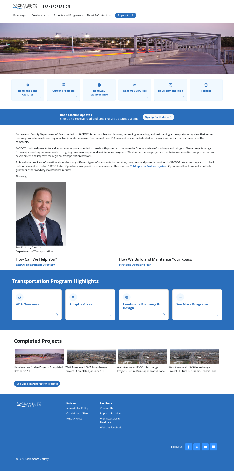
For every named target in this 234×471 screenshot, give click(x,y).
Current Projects (63, 90)
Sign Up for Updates (157, 117)
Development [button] (39, 15)
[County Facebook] (188, 446)
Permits (206, 90)
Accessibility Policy (77, 408)
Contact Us (106, 408)
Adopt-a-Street (81, 304)
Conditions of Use (77, 413)
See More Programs (192, 304)
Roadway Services (135, 90)
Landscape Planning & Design (141, 306)
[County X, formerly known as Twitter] (196, 446)
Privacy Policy (74, 418)
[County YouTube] (205, 446)
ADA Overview (27, 304)
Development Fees (170, 90)
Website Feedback (111, 427)
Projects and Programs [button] (67, 15)
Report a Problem (110, 413)
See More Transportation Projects (37, 383)
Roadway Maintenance (99, 92)
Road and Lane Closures (27, 92)
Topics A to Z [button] (126, 15)
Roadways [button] (19, 15)
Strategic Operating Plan (135, 264)
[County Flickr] (213, 446)
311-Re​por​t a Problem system (148, 166)
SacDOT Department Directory (35, 264)
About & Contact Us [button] (99, 15)
